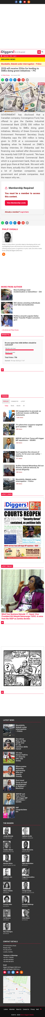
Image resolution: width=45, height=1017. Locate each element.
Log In (14, 56)
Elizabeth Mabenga (27, 904)
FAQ (11, 56)
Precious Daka (7, 904)
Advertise (12, 1009)
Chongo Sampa (26, 891)
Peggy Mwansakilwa (28, 877)
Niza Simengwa (8, 931)
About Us (18, 1009)
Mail (37, 1009)
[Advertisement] (22, 26)
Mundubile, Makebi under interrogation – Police (21, 64)
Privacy (33, 1009)
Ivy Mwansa (7, 918)
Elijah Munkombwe (27, 863)
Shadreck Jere (7, 877)
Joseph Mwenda (8, 836)
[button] (39, 52)
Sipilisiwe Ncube (27, 836)
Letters (6, 1009)
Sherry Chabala (8, 891)
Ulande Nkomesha (27, 850)
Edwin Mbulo (26, 918)
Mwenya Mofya (8, 863)
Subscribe (5, 56)
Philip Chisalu (6, 75)
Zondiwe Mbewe (8, 850)
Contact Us (26, 1009)
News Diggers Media (27, 1015)
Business (41, 84)
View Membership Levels (16, 203)
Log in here (24, 212)
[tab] (6, 401)
